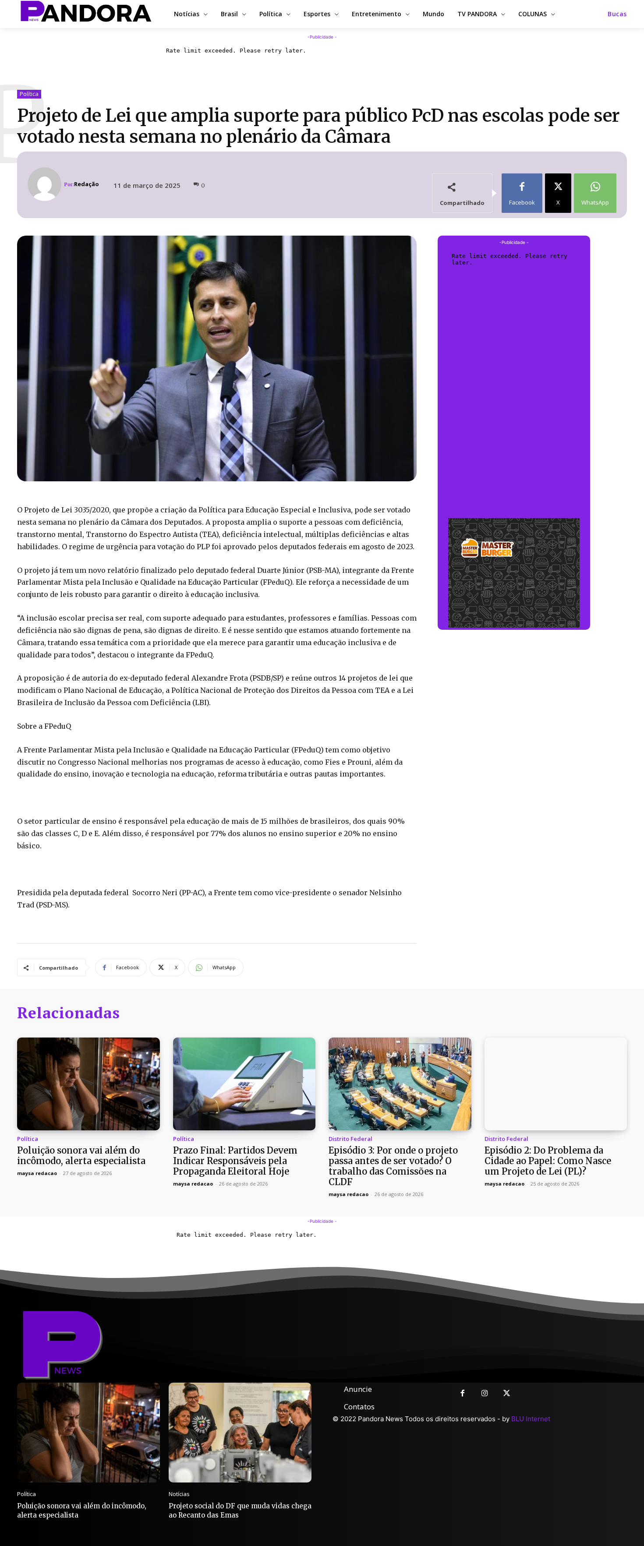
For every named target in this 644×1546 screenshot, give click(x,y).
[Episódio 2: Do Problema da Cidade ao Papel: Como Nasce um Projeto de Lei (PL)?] (556, 1084)
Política (29, 94)
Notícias (179, 1494)
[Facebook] (462, 1394)
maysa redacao (37, 1173)
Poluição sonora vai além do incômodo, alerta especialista (81, 1155)
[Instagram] (485, 1394)
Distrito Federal (350, 1139)
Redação (86, 184)
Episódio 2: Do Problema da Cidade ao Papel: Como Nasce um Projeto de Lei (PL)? (548, 1161)
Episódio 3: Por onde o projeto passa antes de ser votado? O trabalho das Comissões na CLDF (393, 1166)
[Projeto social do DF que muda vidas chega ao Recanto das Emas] (240, 1432)
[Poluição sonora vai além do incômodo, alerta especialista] (88, 1084)
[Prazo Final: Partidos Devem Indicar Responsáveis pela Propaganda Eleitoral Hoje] (244, 1084)
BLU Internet (530, 1419)
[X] (507, 1394)
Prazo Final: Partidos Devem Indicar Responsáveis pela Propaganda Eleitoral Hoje (235, 1161)
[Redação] (46, 184)
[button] (617, 14)
